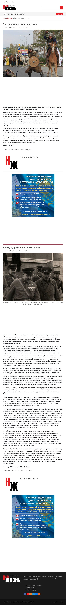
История (7, 149)
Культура (9, 18)
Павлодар (28, 470)
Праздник (28, 149)
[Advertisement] (33, 93)
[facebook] (52, 2)
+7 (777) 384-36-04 (31, 590)
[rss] (62, 2)
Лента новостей (8, 14)
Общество (20, 149)
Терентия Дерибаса (21, 339)
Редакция (53, 602)
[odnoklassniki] (56, 2)
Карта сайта (60, 602)
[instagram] (54, 2)
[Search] (61, 7)
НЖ (4, 18)
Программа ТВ (20, 14)
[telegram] (58, 2)
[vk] (60, 2)
